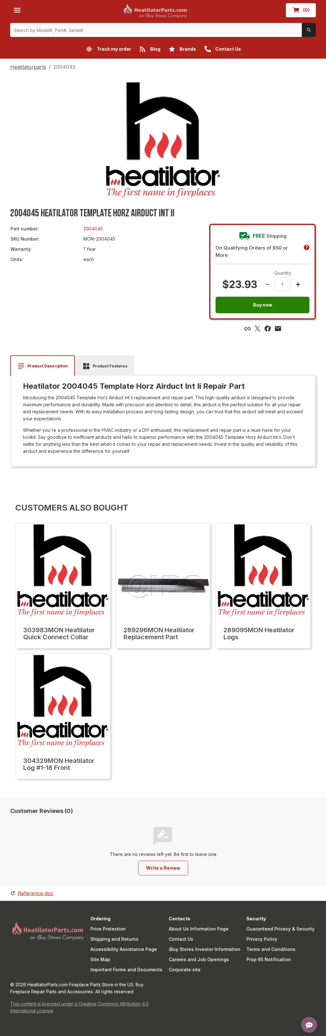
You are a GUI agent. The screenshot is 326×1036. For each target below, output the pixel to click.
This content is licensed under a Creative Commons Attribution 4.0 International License (79, 1007)
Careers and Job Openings (199, 959)
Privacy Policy (261, 939)
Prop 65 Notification (268, 959)
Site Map (100, 959)
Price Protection (108, 928)
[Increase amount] (298, 284)
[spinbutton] (282, 284)
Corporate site (185, 969)
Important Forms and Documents (126, 969)
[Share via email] (278, 328)
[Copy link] (247, 328)
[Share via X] (257, 328)
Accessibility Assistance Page (123, 949)
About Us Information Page (199, 928)
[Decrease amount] (267, 284)
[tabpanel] (163, 418)
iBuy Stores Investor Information (204, 949)
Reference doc (35, 893)
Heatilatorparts (28, 67)
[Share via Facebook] (268, 328)
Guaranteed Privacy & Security (280, 928)
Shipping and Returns (114, 939)
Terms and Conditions (270, 949)
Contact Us (181, 939)
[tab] (42, 366)
